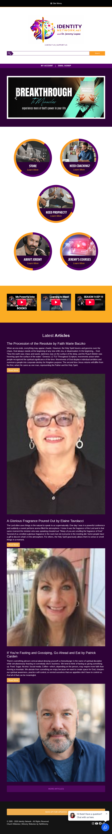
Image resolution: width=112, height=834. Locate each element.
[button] (15, 97)
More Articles (56, 789)
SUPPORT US (62, 45)
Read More (13, 370)
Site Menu (57, 3)
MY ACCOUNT (47, 66)
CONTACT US (50, 45)
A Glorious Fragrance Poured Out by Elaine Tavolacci (45, 521)
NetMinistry (43, 824)
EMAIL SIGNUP (64, 66)
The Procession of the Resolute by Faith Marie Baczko (46, 343)
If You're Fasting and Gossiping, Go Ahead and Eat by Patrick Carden (51, 654)
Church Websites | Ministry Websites (22, 824)
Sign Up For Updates (56, 812)
